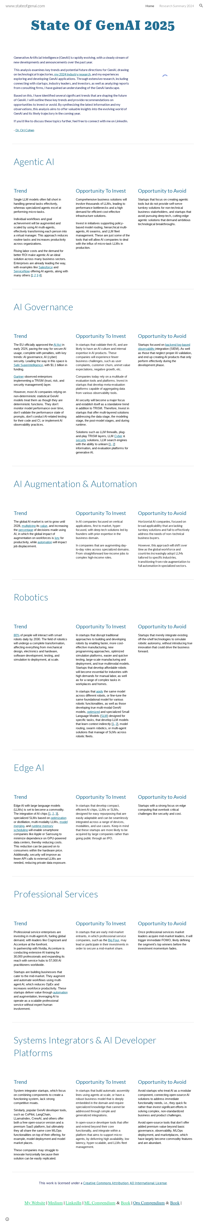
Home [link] (149, 6)
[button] (201, 5)
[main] (103, 25)
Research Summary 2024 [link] (176, 6)
